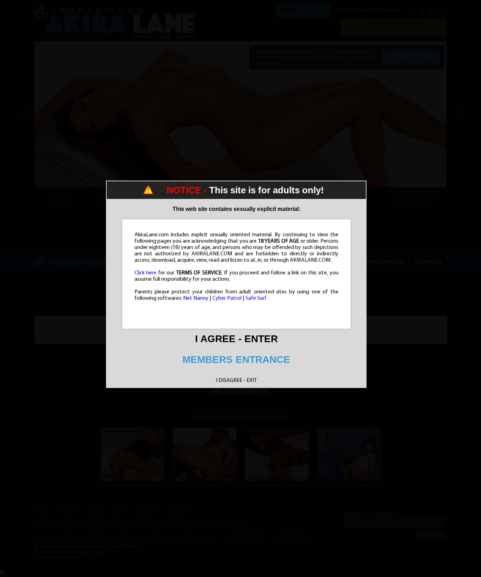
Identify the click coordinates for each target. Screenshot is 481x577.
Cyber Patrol (227, 298)
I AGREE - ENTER (236, 338)
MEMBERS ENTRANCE (236, 359)
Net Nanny (195, 298)
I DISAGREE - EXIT (236, 380)
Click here (146, 273)
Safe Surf (256, 298)
